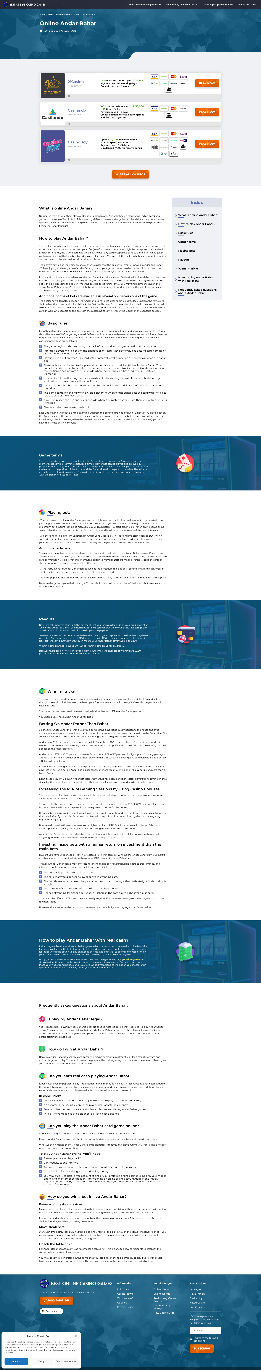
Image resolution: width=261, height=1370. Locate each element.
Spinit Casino (198, 1307)
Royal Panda (197, 1293)
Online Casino (161, 1289)
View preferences (66, 1361)
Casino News (125, 1293)
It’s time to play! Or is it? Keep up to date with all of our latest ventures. (204, 1319)
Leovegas (195, 1289)
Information (124, 1289)
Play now (207, 83)
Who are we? (125, 1298)
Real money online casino (180, 4)
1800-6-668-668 (59, 1300)
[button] (76, 1336)
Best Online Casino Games (55, 14)
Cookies (122, 1302)
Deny (41, 1361)
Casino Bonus (161, 1293)
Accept (16, 1361)
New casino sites (246, 4)
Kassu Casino (198, 1302)
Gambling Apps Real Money (165, 1307)
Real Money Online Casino (164, 1300)
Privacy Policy (125, 1307)
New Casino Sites (163, 1312)
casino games (132, 959)
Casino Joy (196, 1298)
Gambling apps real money (218, 4)
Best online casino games (143, 4)
